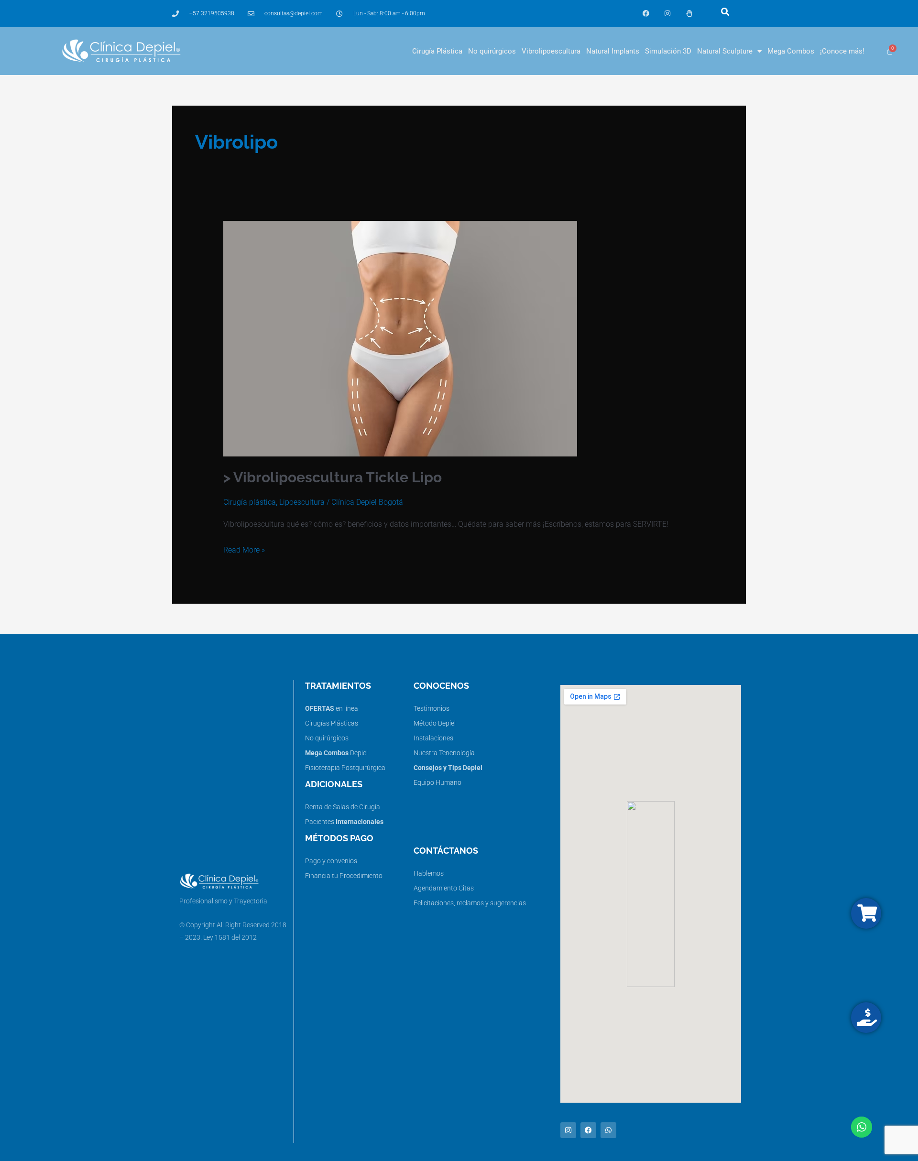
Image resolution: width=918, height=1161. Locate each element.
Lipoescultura (302, 502)
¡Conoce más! (842, 51)
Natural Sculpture (725, 51)
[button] (725, 12)
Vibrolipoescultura (551, 51)
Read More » (244, 548)
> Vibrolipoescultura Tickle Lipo (332, 477)
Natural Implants (612, 51)
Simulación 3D (668, 51)
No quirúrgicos (492, 51)
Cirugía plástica (249, 502)
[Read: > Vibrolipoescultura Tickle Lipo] (400, 338)
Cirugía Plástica (437, 51)
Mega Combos (790, 51)
